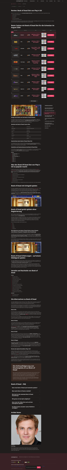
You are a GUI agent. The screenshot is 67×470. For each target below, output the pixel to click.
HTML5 (18, 353)
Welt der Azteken (14, 326)
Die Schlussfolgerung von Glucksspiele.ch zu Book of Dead (49, 123)
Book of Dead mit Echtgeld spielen (49, 110)
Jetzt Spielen (51, 35)
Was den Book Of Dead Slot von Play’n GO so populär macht (49, 108)
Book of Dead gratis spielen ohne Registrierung (49, 113)
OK (38, 467)
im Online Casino (36, 188)
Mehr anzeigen (33, 101)
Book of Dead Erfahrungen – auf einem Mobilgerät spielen (49, 116)
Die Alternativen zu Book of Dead (49, 121)
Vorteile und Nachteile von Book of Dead (50, 119)
